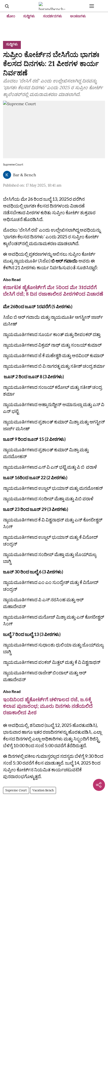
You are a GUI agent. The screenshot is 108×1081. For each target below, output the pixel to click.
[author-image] (7, 175)
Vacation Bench (43, 790)
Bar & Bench (24, 174)
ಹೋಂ (11, 16)
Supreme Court (16, 790)
